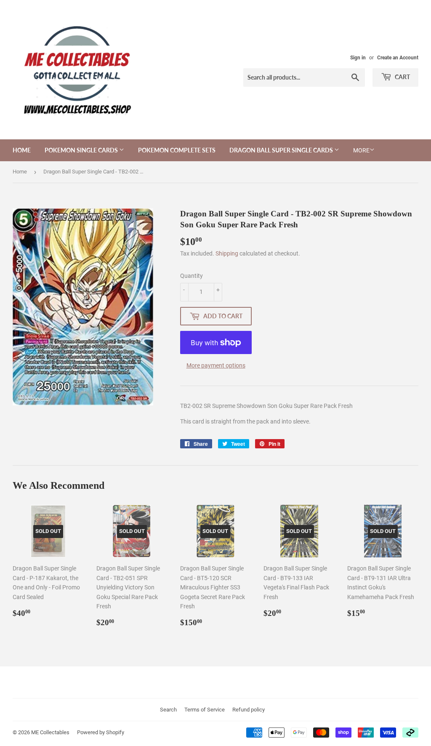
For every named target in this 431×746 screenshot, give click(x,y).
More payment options (215, 365)
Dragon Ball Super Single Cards (281, 150)
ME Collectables (50, 732)
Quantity (191, 275)
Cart (402, 76)
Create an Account (397, 58)
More (361, 150)
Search (168, 709)
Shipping (227, 253)
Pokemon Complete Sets (177, 150)
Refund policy (248, 709)
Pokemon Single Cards (82, 150)
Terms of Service (204, 709)
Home (22, 150)
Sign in (358, 58)
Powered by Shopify (100, 732)
